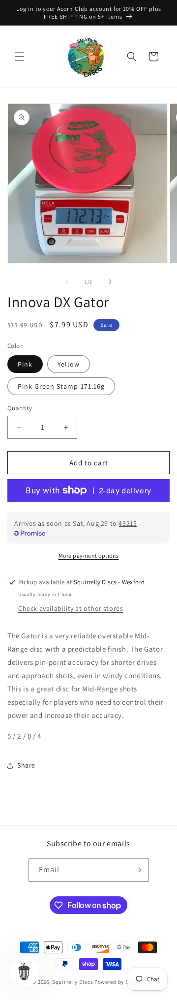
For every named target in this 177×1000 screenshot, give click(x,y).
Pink (25, 364)
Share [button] (26, 765)
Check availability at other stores (70, 608)
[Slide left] (67, 281)
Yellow (69, 364)
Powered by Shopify (119, 981)
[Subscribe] (137, 870)
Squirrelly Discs (72, 981)
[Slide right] (110, 281)
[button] (19, 56)
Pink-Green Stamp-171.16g (61, 386)
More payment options (89, 555)
